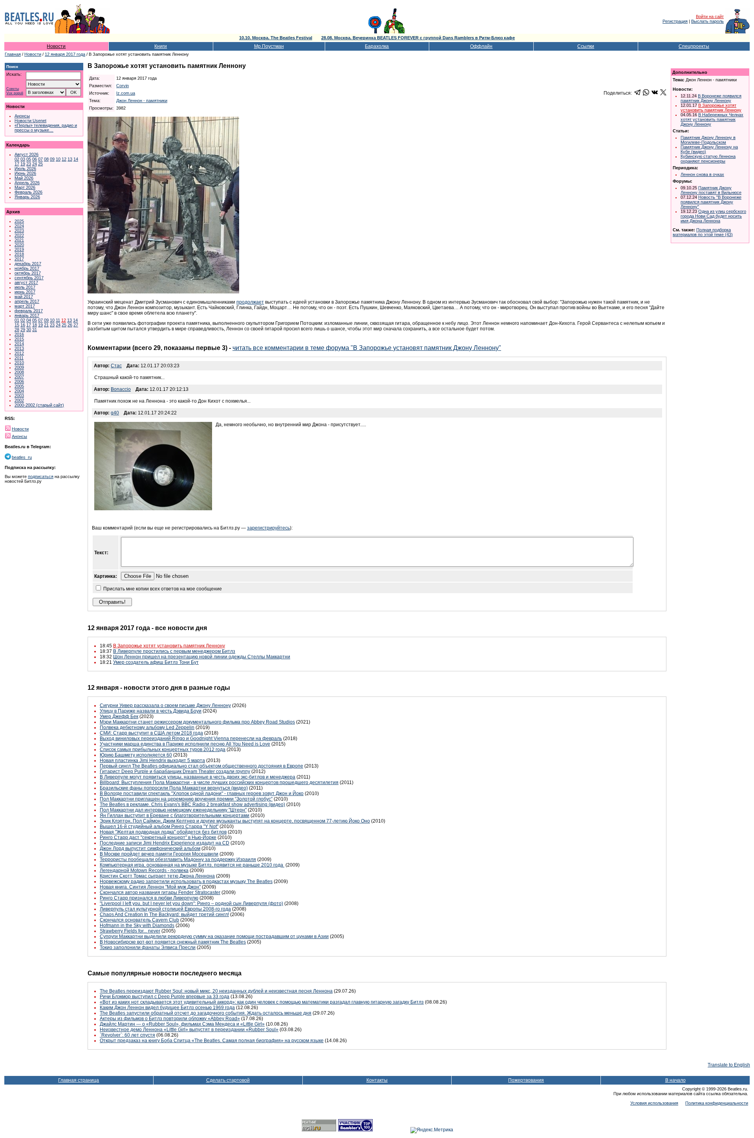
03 (22, 159)
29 (22, 329)
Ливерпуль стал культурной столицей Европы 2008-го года (165, 909)
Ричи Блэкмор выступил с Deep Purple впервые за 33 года (164, 996)
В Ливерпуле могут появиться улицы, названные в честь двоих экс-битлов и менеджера (197, 777)
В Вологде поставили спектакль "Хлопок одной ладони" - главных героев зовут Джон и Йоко (202, 793)
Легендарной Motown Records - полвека (144, 870)
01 (17, 320)
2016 (19, 334)
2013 (19, 348)
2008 (19, 372)
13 (70, 159)
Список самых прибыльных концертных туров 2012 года (162, 749)
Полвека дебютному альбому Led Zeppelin (147, 727)
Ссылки (585, 46)
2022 (19, 235)
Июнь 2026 (25, 173)
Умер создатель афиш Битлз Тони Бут (156, 662)
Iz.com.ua (125, 93)
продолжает (250, 302)
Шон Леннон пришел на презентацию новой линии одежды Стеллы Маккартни (201, 657)
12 (64, 159)
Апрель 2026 (27, 182)
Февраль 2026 (28, 192)
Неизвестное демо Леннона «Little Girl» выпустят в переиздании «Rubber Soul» (189, 1029)
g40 (115, 413)
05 (28, 159)
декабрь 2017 (28, 263)
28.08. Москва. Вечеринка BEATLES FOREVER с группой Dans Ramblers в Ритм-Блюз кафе (418, 37)
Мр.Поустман (269, 46)
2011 (19, 358)
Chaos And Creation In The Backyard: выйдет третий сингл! (164, 914)
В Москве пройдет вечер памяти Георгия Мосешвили (159, 854)
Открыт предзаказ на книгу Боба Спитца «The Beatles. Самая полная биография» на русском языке (212, 1040)
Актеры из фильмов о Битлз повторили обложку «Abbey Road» (170, 1018)
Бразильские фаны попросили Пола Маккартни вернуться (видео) (174, 788)
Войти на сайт (710, 16)
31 (34, 329)
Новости (56, 46)
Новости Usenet (30, 120)
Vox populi (14, 93)
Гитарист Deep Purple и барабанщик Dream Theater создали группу (175, 771)
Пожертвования (526, 1080)
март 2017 (25, 306)
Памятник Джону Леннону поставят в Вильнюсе (711, 190)
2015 (19, 339)
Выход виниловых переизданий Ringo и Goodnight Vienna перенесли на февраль (191, 738)
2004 (19, 390)
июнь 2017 (25, 292)
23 (28, 163)
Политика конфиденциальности (716, 1103)
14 (75, 159)
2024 (19, 226)
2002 (19, 400)
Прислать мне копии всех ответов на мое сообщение (162, 589)
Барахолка (377, 46)
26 (70, 325)
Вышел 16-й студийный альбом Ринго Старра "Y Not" (159, 826)
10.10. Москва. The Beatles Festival (275, 37)
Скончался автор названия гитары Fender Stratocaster (160, 892)
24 (34, 163)
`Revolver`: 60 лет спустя (127, 1035)
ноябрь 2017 (27, 268)
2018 (19, 254)
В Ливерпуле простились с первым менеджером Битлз (174, 651)
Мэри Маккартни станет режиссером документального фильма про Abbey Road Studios (197, 722)
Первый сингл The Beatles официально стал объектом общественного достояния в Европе (201, 766)
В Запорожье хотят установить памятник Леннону (169, 646)
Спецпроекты (694, 46)
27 (75, 325)
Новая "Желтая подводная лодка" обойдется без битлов (163, 832)
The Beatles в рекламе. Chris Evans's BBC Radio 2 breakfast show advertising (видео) (192, 804)
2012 (19, 353)
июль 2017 (25, 287)
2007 (19, 376)
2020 (19, 244)
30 (28, 329)
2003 (19, 395)
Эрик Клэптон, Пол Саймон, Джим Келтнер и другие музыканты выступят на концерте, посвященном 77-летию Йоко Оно (235, 821)
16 (22, 325)
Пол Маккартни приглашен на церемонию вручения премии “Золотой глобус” (186, 799)
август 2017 (26, 282)
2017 (19, 259)
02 (17, 159)
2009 (19, 367)
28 (17, 329)
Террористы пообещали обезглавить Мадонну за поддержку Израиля (178, 859)
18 (34, 325)
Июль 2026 (25, 168)
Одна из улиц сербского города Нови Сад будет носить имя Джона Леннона (713, 216)
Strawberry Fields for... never (130, 931)
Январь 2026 (27, 196)
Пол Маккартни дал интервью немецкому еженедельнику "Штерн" (173, 810)
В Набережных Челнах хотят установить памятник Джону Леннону (712, 119)
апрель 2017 (27, 301)
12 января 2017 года (65, 54)
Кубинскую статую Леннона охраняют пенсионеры (708, 158)
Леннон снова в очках (702, 174)
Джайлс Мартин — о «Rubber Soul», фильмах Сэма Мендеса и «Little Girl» (182, 1024)
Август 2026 (26, 154)
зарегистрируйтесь (268, 528)
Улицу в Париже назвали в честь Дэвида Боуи (150, 711)
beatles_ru (22, 457)
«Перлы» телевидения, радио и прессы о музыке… (46, 127)
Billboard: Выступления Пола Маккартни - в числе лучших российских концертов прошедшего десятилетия (219, 782)
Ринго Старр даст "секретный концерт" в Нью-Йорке (158, 837)
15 (17, 325)
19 (22, 163)
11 (58, 320)
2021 (19, 240)
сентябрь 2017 (29, 277)
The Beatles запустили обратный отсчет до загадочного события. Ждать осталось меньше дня (205, 1013)
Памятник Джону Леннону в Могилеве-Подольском (708, 140)
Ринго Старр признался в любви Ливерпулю (149, 898)
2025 (19, 221)
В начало (675, 1080)
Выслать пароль (707, 21)
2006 (19, 381)
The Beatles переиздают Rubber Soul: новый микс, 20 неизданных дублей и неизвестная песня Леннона (216, 991)
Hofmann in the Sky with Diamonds (137, 925)
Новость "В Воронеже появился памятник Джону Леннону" (711, 202)
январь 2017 (27, 315)
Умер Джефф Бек (119, 716)
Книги (160, 46)
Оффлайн (481, 46)
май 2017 (24, 296)
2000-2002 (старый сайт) (39, 405)
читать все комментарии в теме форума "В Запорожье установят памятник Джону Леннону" (366, 348)
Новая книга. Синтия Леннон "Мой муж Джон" (150, 887)
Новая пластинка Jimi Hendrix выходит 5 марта (152, 760)
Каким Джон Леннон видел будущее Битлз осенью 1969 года (167, 1007)
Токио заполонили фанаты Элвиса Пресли (148, 947)
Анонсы (22, 116)
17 (17, 163)
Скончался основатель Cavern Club (139, 920)
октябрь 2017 (28, 273)
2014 (19, 343)
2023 (19, 230)
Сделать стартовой (228, 1080)
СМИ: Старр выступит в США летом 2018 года (151, 733)
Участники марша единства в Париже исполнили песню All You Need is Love (185, 744)
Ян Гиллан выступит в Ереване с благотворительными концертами (174, 815)
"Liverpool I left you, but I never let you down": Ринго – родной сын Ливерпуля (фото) (191, 903)
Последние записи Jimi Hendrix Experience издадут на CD (164, 843)
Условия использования (654, 1103)
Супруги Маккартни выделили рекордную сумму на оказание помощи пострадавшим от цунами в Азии (214, 936)
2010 (19, 362)
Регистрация (675, 21)
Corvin (122, 85)
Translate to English (729, 1065)
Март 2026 (25, 187)
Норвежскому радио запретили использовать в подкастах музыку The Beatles (186, 881)
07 (40, 159)
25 (40, 163)
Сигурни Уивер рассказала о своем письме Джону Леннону (165, 705)
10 (58, 159)
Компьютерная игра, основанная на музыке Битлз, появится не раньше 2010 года (192, 865)
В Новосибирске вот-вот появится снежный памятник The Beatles (173, 942)
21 (46, 325)
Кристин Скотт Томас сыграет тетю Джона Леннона (157, 876)
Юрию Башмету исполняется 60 (136, 755)
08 (46, 159)
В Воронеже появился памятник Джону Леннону (711, 98)
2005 (19, 386)
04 (28, 320)
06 (34, 159)
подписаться (40, 476)
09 (52, 159)
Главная (13, 54)
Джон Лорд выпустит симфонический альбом (150, 848)
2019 (19, 249)
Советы (12, 89)
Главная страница (78, 1080)
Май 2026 (24, 178)
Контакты (377, 1080)
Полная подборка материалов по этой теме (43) (703, 232)
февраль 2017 (29, 310)
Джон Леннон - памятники (141, 100)
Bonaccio (121, 389)
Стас (116, 365)
